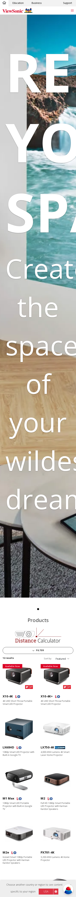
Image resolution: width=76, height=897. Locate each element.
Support (67, 3)
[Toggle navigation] (72, 10)
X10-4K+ (47, 696)
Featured (60, 658)
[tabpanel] (38, 306)
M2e (6, 852)
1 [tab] (38, 609)
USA (46, 891)
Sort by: (48, 658)
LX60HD (8, 747)
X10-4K (8, 696)
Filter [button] (40, 650)
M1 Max (8, 798)
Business (36, 3)
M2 (43, 798)
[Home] (4, 3)
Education (18, 3)
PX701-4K (47, 852)
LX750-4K (47, 747)
